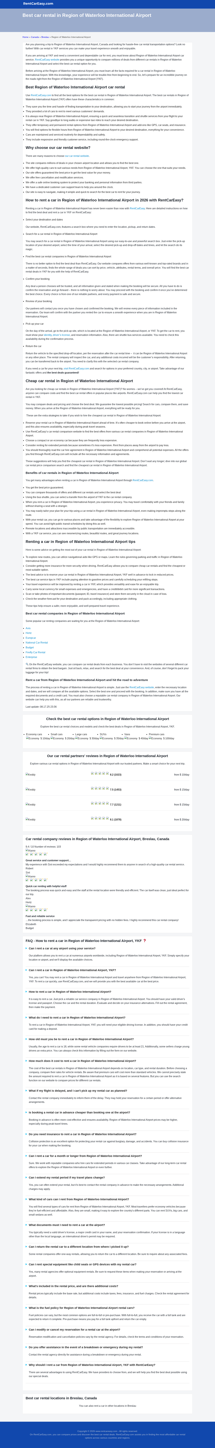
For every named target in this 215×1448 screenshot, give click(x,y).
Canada (35, 37)
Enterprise (31, 657)
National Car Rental (37, 642)
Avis (28, 628)
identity (48, 335)
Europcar (31, 638)
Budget (30, 647)
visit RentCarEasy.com (76, 368)
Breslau (45, 37)
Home (25, 37)
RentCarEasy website (47, 59)
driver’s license (61, 335)
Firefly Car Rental (35, 652)
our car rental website (77, 156)
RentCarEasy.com (40, 95)
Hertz (29, 633)
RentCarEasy (137, 208)
